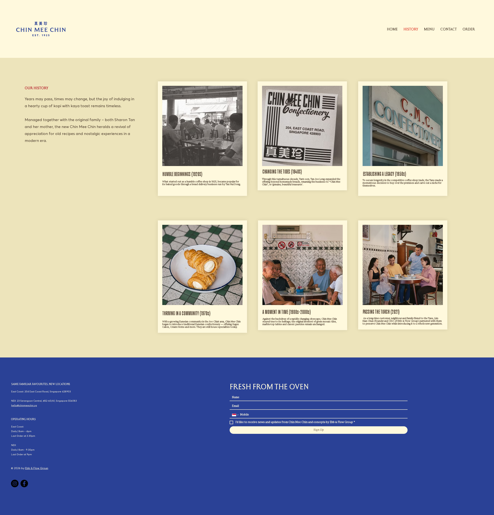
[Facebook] (24, 483)
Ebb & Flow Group (36, 468)
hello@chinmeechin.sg (24, 405)
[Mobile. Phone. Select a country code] (235, 414)
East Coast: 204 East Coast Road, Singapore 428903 (41, 391)
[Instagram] (15, 483)
